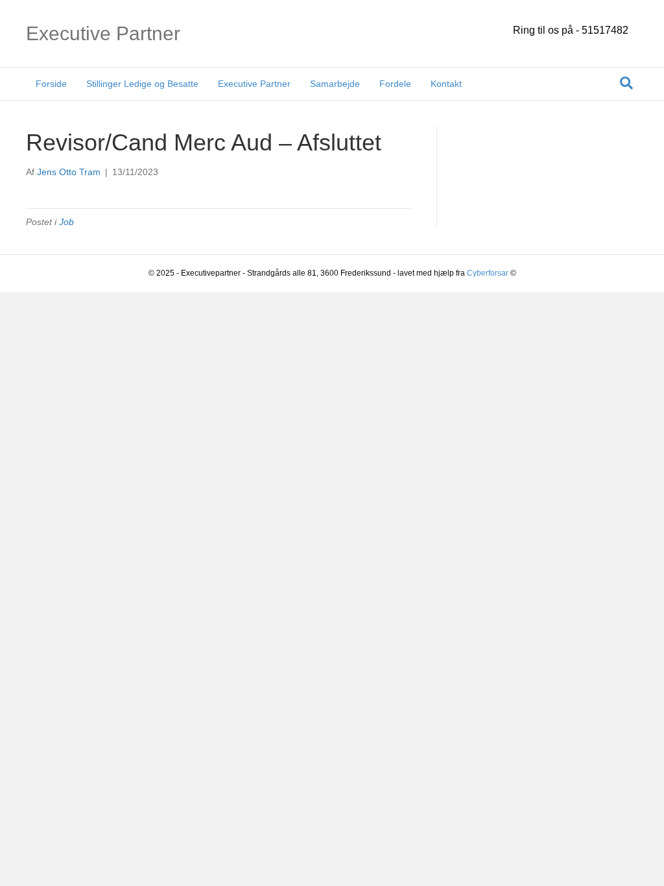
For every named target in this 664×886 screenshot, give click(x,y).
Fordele (395, 83)
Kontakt (446, 83)
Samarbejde (335, 83)
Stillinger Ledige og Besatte (142, 83)
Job (66, 222)
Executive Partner (254, 83)
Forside (51, 83)
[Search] (626, 83)
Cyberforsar (487, 273)
